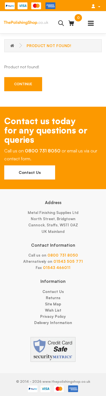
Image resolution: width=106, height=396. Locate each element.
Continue (23, 84)
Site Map (53, 304)
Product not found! (49, 45)
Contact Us (30, 172)
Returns (53, 298)
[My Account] (95, 6)
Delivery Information (53, 322)
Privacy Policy (53, 316)
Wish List (53, 310)
